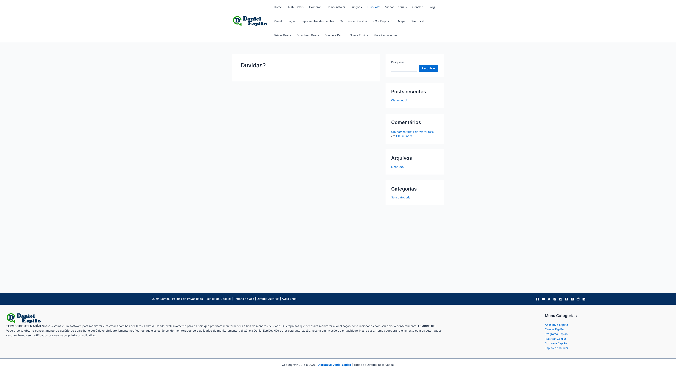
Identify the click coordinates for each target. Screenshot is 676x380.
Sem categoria (401, 197)
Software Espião (556, 343)
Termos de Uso (244, 298)
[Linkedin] (584, 299)
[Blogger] (566, 299)
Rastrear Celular (555, 338)
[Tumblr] (572, 299)
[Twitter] (549, 299)
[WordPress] (578, 299)
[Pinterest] (560, 299)
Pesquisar (397, 62)
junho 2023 (398, 167)
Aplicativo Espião (556, 325)
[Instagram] (554, 299)
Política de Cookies (218, 298)
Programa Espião (556, 334)
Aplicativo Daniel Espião (334, 364)
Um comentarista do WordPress (412, 132)
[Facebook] (537, 299)
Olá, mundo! (399, 100)
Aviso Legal (289, 298)
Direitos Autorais (268, 298)
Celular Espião (554, 329)
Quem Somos (161, 298)
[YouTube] (543, 299)
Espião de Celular (556, 348)
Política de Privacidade (187, 298)
